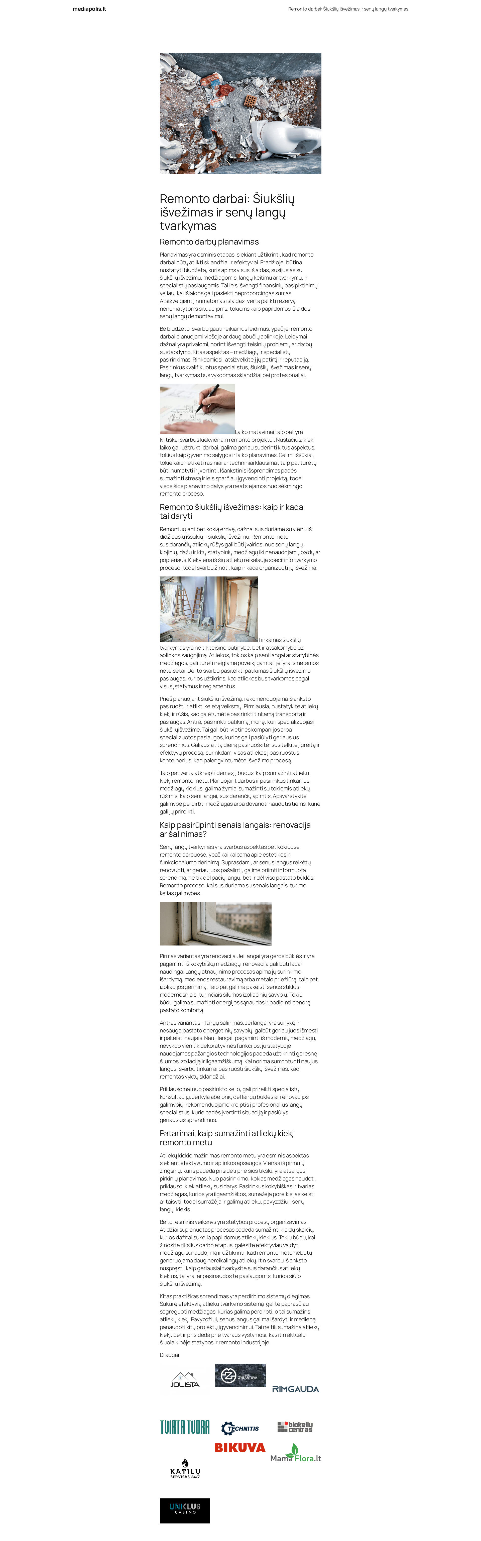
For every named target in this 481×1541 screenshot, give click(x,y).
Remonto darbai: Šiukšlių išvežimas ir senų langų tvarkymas (348, 9)
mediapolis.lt (89, 9)
